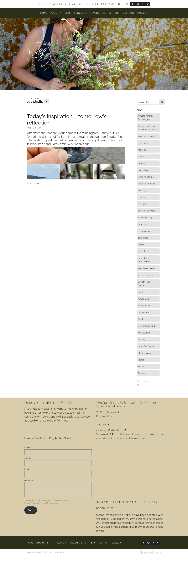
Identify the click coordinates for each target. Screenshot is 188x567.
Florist (141, 359)
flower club (143, 312)
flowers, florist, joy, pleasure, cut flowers (148, 127)
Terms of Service (46, 503)
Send (30, 510)
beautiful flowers (146, 346)
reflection (142, 163)
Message (29, 480)
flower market (144, 298)
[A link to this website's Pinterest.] (147, 4)
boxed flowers (145, 305)
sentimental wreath (147, 268)
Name (27, 447)
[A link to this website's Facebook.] (132, 4)
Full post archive (143, 381)
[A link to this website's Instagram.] (137, 4)
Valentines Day (145, 217)
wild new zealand (146, 325)
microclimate (144, 230)
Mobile (27, 458)
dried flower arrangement (144, 259)
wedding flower (145, 275)
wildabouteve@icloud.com (57, 4)
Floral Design (144, 352)
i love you (142, 197)
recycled (142, 149)
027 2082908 (146, 502)
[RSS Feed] (138, 385)
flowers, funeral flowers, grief (145, 117)
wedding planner (146, 176)
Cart (124, 4)
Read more (33, 183)
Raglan (141, 373)
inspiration (143, 170)
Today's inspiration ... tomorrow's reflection (67, 119)
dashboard (46, 552)
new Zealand (144, 332)
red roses (142, 203)
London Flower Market (145, 283)
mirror (141, 156)
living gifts (143, 224)
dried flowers (144, 251)
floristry (141, 339)
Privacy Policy (29, 503)
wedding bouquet (146, 183)
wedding (142, 190)
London (141, 292)
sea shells (143, 143)
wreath (141, 244)
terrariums (143, 237)
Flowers (142, 366)
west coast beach (146, 136)
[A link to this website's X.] (142, 4)
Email (27, 469)
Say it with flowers (146, 210)
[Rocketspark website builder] (146, 553)
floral (140, 319)
